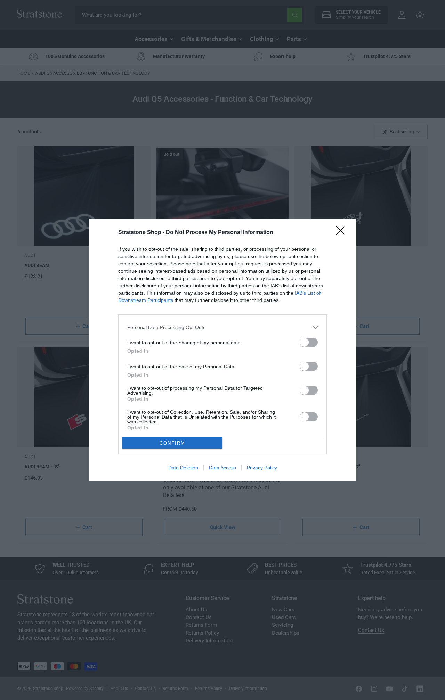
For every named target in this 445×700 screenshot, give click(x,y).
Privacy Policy (262, 467)
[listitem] (222, 327)
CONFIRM (172, 443)
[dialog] (222, 350)
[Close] (342, 232)
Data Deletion (183, 467)
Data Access (222, 467)
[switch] (309, 342)
